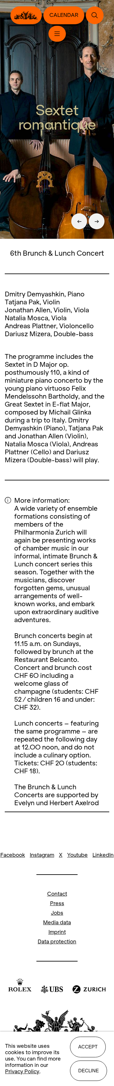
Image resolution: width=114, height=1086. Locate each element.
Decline (88, 1070)
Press (57, 903)
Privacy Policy (22, 1071)
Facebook (12, 855)
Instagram (42, 855)
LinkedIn (103, 855)
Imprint (57, 932)
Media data (57, 922)
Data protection (57, 942)
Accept (88, 1046)
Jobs (57, 913)
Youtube (77, 855)
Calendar (63, 15)
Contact (57, 894)
